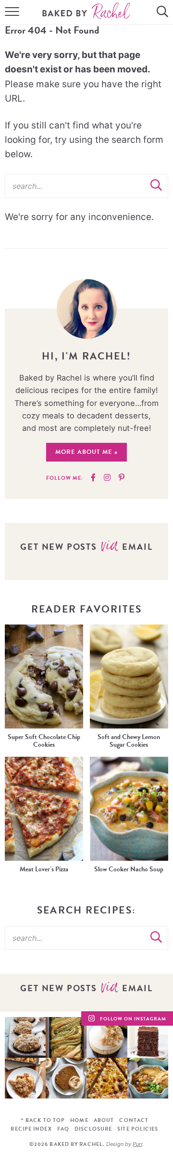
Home (79, 1120)
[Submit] (156, 185)
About (104, 1120)
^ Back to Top (43, 1120)
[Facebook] (93, 478)
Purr (137, 1144)
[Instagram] (107, 478)
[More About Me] (87, 309)
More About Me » (86, 452)
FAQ (63, 1129)
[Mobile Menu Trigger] (9, 12)
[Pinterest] (121, 478)
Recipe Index (31, 1129)
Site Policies (137, 1129)
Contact (133, 1120)
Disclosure (93, 1129)
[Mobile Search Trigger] (163, 12)
